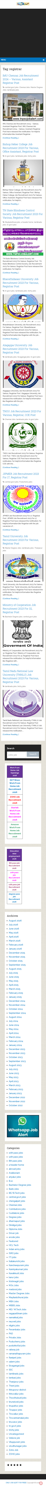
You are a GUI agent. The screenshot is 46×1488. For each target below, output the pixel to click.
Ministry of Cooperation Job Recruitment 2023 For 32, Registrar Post (19, 608)
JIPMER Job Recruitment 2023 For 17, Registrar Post (21, 475)
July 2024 (13, 1021)
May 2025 (13, 981)
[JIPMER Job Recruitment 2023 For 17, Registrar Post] (23, 499)
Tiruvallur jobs (16, 1414)
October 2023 (16, 1057)
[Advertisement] (23, 33)
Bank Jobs (14, 1189)
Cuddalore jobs (16, 1213)
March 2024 (14, 1037)
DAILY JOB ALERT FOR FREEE (16, 1483)
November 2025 (17, 956)
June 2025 (14, 977)
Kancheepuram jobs (19, 1265)
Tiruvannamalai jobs (19, 1418)
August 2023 (15, 1065)
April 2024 (14, 1033)
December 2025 (17, 952)
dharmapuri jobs (17, 1221)
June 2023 (14, 1073)
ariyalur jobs (15, 1177)
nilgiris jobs (14, 1325)
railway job (14, 1349)
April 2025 (13, 985)
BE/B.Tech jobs (17, 1193)
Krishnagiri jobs (16, 1281)
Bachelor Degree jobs (13, 617)
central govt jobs (12, 87)
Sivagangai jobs (23, 357)
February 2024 (16, 1041)
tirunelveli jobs (16, 1402)
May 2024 (13, 1029)
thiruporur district (17, 1389)
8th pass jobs (15, 1161)
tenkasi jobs (15, 1377)
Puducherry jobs (25, 482)
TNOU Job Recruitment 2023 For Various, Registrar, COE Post (22, 413)
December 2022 (17, 1097)
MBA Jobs (14, 1301)
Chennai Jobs (24, 87)
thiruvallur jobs (16, 1393)
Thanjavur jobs (16, 1381)
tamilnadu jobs (13, 90)
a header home (27, 222)
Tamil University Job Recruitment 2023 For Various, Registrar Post (21, 539)
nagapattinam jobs (18, 1313)
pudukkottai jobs (17, 1345)
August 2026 (15, 920)
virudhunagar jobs (18, 1446)
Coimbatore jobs (17, 1209)
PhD (11, 1333)
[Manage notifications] (41, 1483)
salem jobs (14, 1361)
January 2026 (15, 948)
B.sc (11, 1181)
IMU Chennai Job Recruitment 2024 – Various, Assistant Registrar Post (21, 79)
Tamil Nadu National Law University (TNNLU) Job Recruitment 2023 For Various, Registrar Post (21, 676)
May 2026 (13, 932)
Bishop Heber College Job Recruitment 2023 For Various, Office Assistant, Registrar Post (21, 148)
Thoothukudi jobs (17, 1397)
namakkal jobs (16, 1317)
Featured (13, 1241)
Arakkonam (14, 1173)
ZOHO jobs (14, 1454)
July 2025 (13, 973)
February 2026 (16, 944)
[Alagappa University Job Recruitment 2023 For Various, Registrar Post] (23, 374)
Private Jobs (15, 1337)
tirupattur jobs (16, 1406)
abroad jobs (15, 1169)
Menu (3, 60)
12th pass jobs (16, 1157)
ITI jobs (12, 1257)
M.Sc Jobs (14, 1285)
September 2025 (17, 965)
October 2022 (16, 1105)
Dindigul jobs (15, 1225)
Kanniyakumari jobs (18, 1269)
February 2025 (16, 993)
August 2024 (15, 1017)
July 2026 (13, 924)
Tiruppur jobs (15, 1410)
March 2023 (14, 1085)
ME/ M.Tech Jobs (17, 1309)
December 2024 (17, 1001)
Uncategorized (16, 1434)
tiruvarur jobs (15, 1422)
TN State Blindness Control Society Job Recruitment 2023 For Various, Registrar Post (23, 214)
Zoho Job (13, 1450)
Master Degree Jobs (13, 548)
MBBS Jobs (14, 1305)
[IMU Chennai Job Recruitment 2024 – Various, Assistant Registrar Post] (23, 107)
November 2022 (17, 1101)
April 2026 (14, 936)
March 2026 (14, 940)
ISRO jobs (14, 1253)
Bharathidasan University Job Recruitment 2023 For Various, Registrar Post (21, 282)
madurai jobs (15, 1289)
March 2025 (14, 989)
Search (10, 748)
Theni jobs (14, 1385)
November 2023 (17, 1053)
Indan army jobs (16, 1249)
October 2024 (16, 1009)
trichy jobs (32, 156)
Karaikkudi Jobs (16, 1273)
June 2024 (14, 1025)
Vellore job (14, 1438)
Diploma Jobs (15, 1229)
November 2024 (17, 1005)
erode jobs (14, 1237)
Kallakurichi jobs (17, 1261)
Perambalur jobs (17, 1329)
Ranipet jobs (15, 1357)
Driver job (14, 1233)
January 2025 (15, 997)
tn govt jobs (10, 156)
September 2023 (17, 1061)
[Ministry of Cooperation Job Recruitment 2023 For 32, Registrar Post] (23, 634)
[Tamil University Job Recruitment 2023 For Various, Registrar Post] (23, 568)
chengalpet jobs (17, 1201)
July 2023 (13, 1069)
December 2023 (17, 1049)
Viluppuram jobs (17, 1442)
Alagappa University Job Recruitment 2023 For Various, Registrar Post (21, 348)
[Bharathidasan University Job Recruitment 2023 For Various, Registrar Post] (23, 308)
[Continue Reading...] (11, 138)
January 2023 (15, 1093)
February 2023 (16, 1089)
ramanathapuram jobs (20, 1353)
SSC (11, 1369)
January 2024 (15, 1045)
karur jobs (14, 1277)
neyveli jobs (15, 1321)
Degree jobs (15, 1217)
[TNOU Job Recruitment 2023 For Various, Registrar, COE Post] (23, 436)
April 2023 (14, 1081)
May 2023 (13, 1077)
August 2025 (15, 969)
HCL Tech (14, 1245)
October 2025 (15, 961)
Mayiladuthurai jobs (12, 222)
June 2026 (14, 928)
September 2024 (17, 1013)
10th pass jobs (16, 1153)
